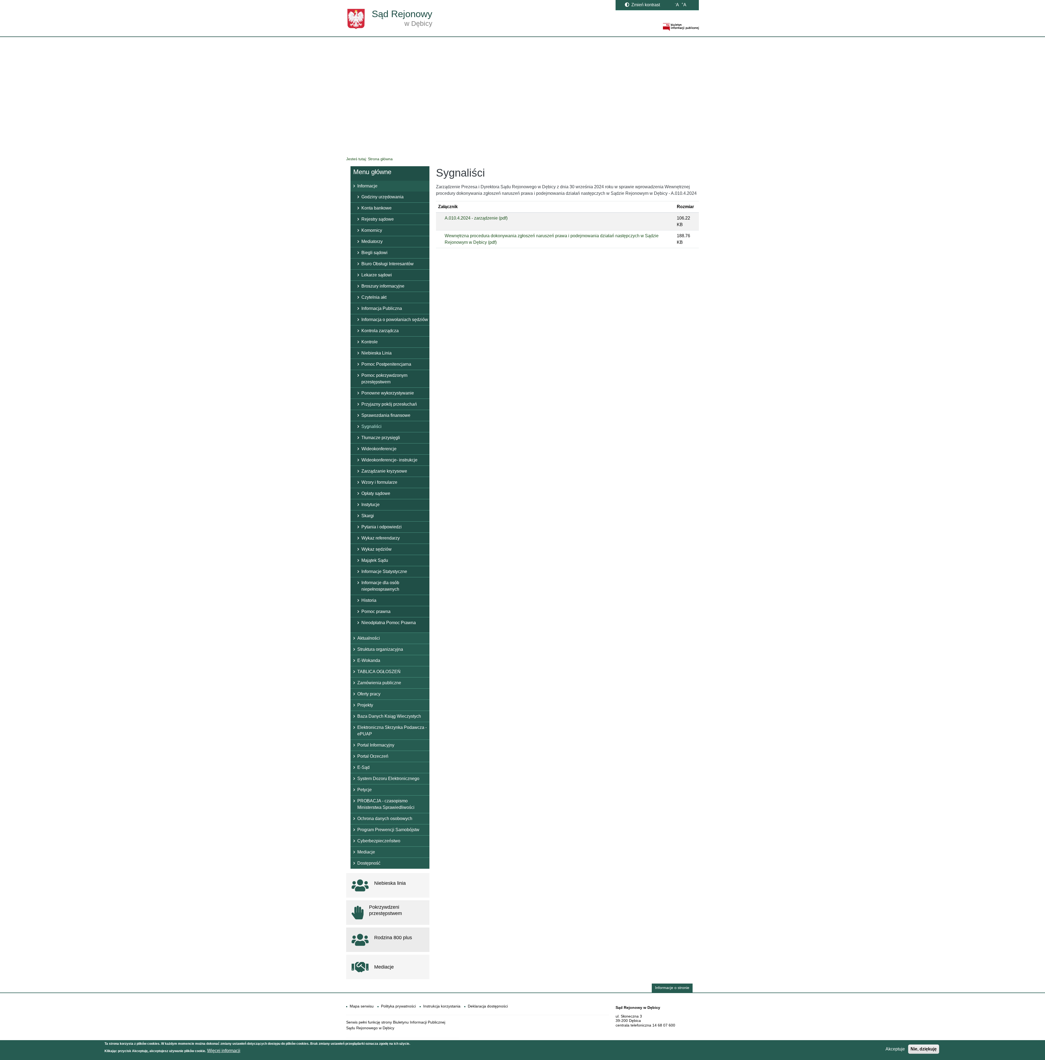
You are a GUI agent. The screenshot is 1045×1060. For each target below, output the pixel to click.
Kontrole (369, 342)
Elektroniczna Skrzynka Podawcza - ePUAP (392, 730)
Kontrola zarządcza (380, 330)
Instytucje (370, 504)
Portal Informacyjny (375, 745)
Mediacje (366, 852)
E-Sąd (363, 767)
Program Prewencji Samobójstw (388, 829)
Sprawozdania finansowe (385, 415)
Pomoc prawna (376, 611)
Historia (368, 600)
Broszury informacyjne (382, 286)
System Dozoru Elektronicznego (388, 778)
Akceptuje (895, 1049)
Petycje (364, 789)
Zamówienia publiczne (379, 682)
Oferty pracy (368, 694)
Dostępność (368, 863)
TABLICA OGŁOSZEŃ (379, 671)
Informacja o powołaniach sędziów (394, 319)
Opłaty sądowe (375, 493)
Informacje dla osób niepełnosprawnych (380, 585)
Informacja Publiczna (381, 308)
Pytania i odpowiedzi (381, 527)
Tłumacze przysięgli (380, 437)
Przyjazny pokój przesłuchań (389, 404)
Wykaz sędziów (376, 549)
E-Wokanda (368, 660)
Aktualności (368, 638)
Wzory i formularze (379, 482)
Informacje (367, 186)
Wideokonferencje (379, 448)
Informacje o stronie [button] (672, 988)
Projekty (365, 705)
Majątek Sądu (374, 560)
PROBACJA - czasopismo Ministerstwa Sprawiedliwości (385, 804)
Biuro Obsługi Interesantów (387, 263)
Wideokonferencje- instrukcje (389, 460)
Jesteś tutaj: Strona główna (369, 159)
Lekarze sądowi (376, 275)
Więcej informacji (223, 1050)
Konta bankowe (376, 208)
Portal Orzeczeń (372, 756)
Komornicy (371, 230)
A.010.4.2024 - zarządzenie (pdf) (476, 218)
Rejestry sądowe (377, 219)
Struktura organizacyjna (380, 649)
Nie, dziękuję (924, 1049)
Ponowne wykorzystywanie (387, 393)
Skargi (367, 515)
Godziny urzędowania (382, 197)
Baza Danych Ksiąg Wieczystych (389, 716)
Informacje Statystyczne (384, 571)
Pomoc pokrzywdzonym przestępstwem (384, 378)
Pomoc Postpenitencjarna (386, 364)
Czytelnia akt (373, 297)
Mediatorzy (372, 241)
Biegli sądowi (374, 252)
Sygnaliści (371, 426)
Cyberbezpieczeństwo (378, 841)
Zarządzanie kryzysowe (384, 471)
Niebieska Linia (376, 353)
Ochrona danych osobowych (384, 818)
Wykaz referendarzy (380, 538)
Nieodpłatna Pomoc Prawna (388, 622)
